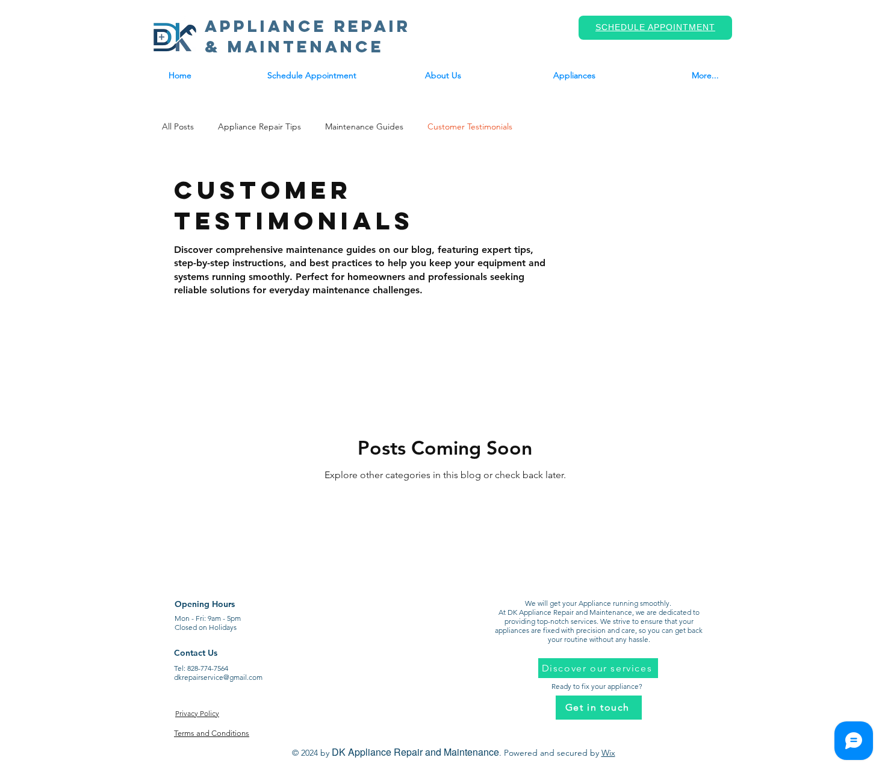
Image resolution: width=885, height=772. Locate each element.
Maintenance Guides (364, 126)
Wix (608, 752)
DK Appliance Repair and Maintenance (415, 752)
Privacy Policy (197, 713)
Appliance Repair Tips (259, 126)
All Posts (178, 126)
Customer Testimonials (469, 126)
